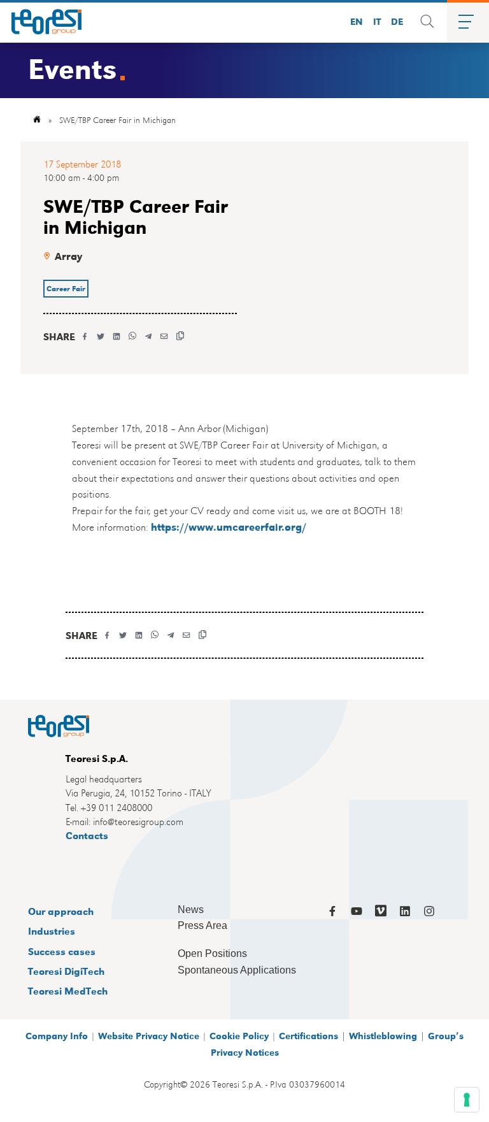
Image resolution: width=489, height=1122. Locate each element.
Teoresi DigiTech (66, 971)
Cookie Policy (239, 1035)
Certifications (308, 1035)
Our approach (61, 911)
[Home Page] (42, 22)
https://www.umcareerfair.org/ (228, 526)
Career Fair (65, 288)
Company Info (56, 1035)
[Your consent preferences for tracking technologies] (467, 1100)
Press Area (202, 925)
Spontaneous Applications (237, 970)
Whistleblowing (383, 1035)
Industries (51, 930)
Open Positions (212, 953)
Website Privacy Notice (148, 1035)
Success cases (62, 951)
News (191, 909)
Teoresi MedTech (68, 990)
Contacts (87, 835)
